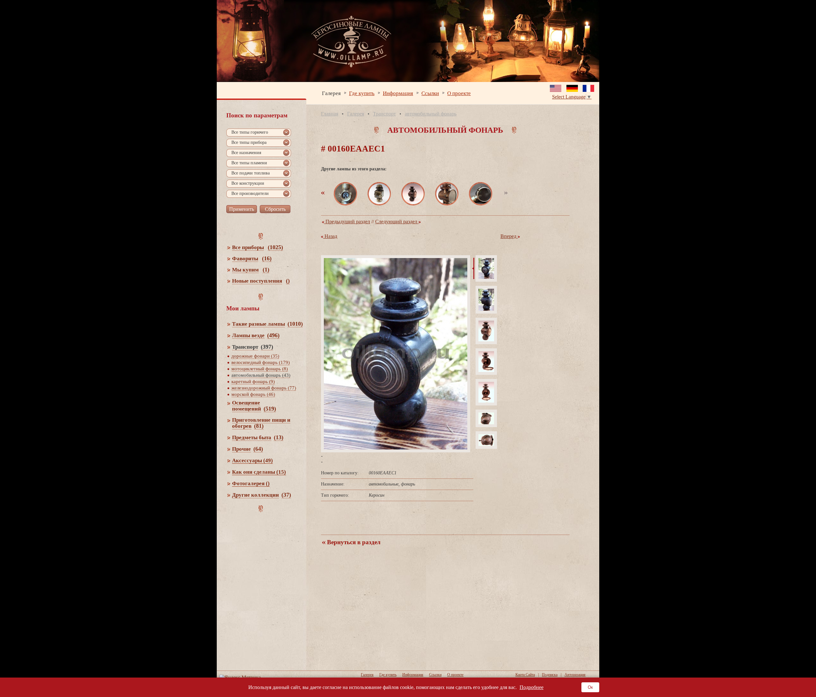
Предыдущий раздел (347, 221)
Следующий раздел (397, 221)
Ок (590, 687)
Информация (398, 93)
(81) (259, 426)
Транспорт (384, 113)
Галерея (331, 93)
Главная (329, 113)
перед (509, 236)
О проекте (459, 93)
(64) (258, 449)
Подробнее (531, 687)
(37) (286, 495)
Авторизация (575, 674)
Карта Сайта (525, 674)
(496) (273, 335)
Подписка (549, 674)
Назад (330, 236)
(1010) (295, 324)
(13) (278, 437)
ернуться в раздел (353, 542)
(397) (267, 347)
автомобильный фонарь (430, 113)
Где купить (362, 93)
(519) (270, 408)
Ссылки (430, 93)
